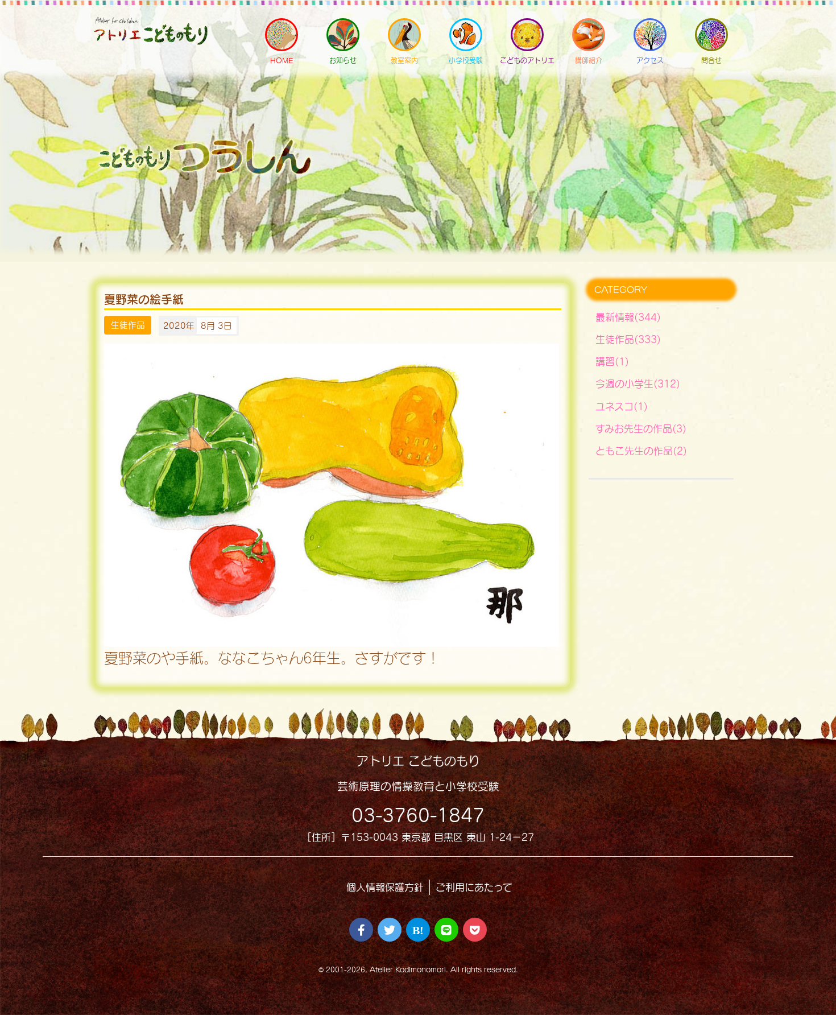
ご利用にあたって (474, 887)
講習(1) (612, 362)
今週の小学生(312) (637, 384)
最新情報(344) (628, 317)
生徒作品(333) (628, 339)
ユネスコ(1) (621, 406)
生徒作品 (128, 325)
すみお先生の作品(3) (640, 429)
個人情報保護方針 (385, 887)
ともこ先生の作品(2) (641, 451)
